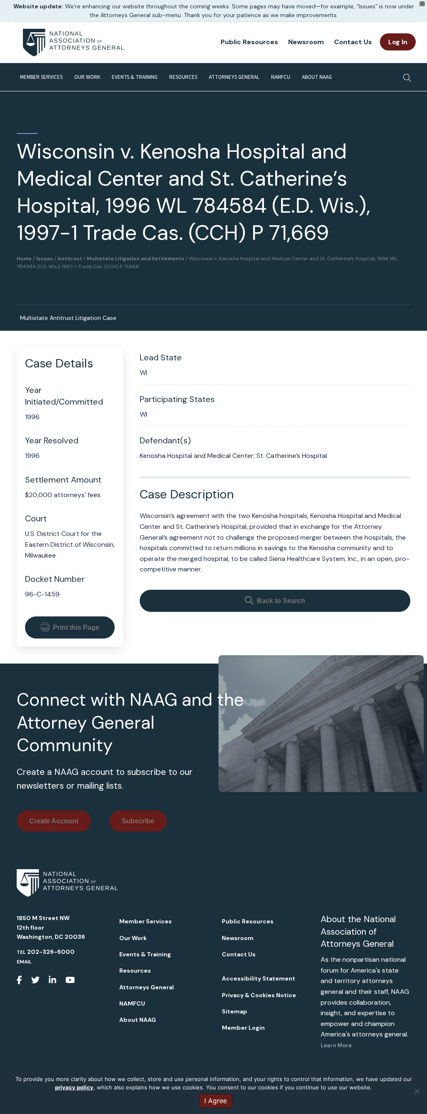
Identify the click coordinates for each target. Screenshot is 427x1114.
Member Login (243, 1027)
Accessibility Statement (258, 978)
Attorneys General (234, 77)
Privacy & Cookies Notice (259, 995)
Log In (397, 42)
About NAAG (317, 77)
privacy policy (74, 1087)
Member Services (41, 77)
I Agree (215, 1100)
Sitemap (234, 1011)
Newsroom (306, 42)
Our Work (87, 77)
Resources (183, 77)
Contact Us (353, 42)
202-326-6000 (51, 952)
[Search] (405, 75)
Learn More (336, 1045)
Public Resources (249, 42)
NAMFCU (280, 77)
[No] (416, 1091)
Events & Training (135, 77)
